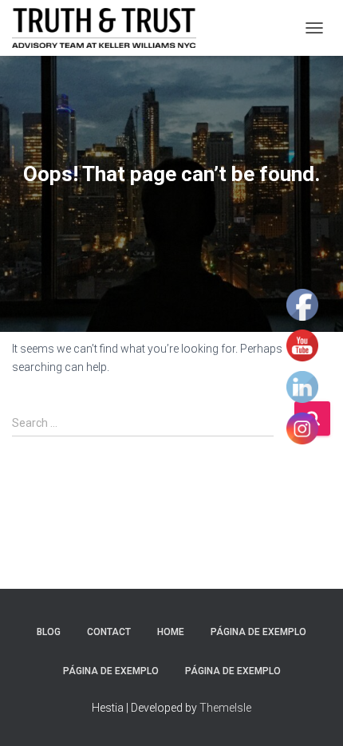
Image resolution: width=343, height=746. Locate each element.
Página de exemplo (258, 631)
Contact (109, 631)
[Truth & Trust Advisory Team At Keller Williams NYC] (110, 28)
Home (170, 631)
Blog (49, 631)
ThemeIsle (225, 707)
